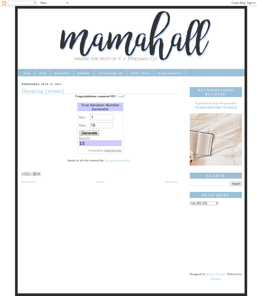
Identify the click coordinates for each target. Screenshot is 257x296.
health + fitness (140, 73)
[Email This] (23, 174)
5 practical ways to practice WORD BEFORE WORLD (216, 105)
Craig (119, 96)
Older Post (171, 182)
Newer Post (29, 182)
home (27, 73)
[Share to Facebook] (35, 174)
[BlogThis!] (27, 174)
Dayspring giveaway (117, 160)
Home (100, 182)
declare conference (169, 73)
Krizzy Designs (216, 274)
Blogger (215, 279)
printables (84, 73)
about (42, 73)
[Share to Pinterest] (39, 174)
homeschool (61, 73)
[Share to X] (31, 174)
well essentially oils (110, 73)
